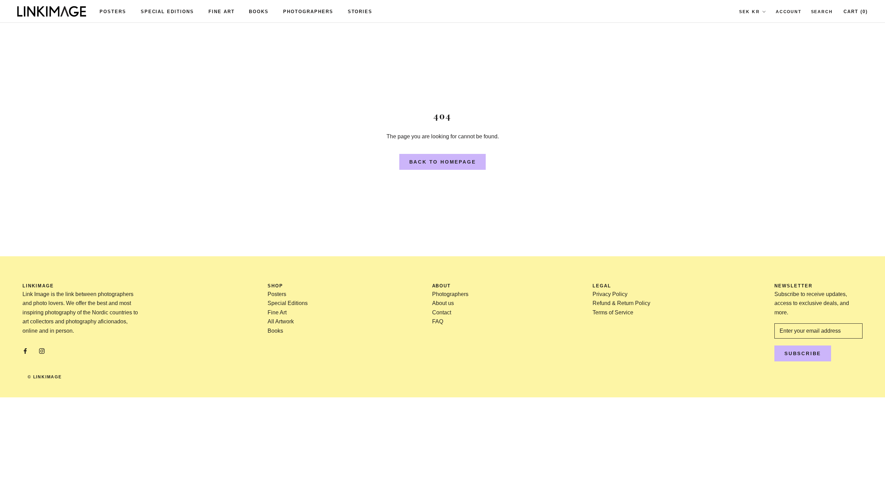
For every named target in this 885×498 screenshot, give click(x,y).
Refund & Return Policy (621, 303)
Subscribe (802, 353)
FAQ (437, 321)
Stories (360, 11)
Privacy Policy (610, 294)
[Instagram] (42, 351)
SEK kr (749, 11)
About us (443, 303)
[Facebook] (25, 351)
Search (822, 11)
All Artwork (281, 321)
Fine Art (221, 11)
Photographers (308, 11)
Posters (113, 11)
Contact (441, 312)
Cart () (856, 11)
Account (788, 11)
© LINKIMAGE (45, 377)
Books (259, 11)
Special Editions (167, 11)
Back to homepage (442, 162)
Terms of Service (613, 312)
